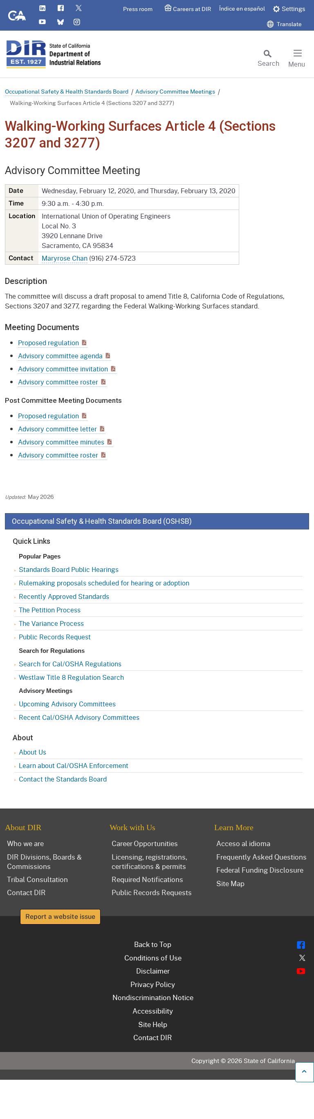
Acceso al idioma (243, 843)
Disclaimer (153, 971)
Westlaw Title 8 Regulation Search (71, 677)
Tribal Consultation (37, 879)
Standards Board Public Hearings (69, 569)
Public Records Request (55, 636)
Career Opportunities (145, 843)
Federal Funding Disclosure (259, 870)
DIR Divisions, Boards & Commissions (44, 861)
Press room (138, 8)
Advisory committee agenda (60, 355)
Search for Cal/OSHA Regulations (70, 663)
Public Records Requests (152, 892)
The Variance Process (51, 623)
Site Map (230, 883)
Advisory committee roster (58, 381)
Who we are (25, 843)
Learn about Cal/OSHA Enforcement (73, 765)
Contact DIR (26, 892)
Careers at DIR (192, 8)
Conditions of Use (153, 958)
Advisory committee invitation (63, 368)
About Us (32, 752)
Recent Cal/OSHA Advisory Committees (79, 717)
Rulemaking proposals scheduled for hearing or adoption (104, 582)
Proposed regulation (48, 342)
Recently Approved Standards (64, 596)
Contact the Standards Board (63, 779)
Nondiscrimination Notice (152, 997)
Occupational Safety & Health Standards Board (66, 91)
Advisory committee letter (57, 428)
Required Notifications (147, 879)
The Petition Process (50, 609)
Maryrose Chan (64, 258)
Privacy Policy (152, 984)
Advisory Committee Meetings (175, 91)
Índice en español (242, 8)
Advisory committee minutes (61, 442)
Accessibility (152, 1011)
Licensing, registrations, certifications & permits (149, 861)
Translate (289, 24)
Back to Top (152, 944)
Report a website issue (60, 916)
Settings (293, 8)
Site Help (152, 1024)
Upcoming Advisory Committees (67, 703)
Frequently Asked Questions (261, 857)
